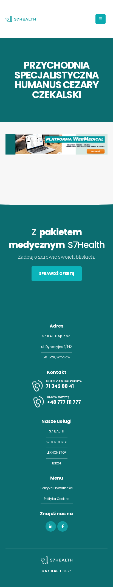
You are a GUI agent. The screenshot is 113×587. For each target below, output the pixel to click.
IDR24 (56, 463)
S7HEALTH (56, 431)
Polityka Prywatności (57, 488)
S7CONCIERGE (56, 442)
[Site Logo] (20, 19)
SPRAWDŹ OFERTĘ (56, 273)
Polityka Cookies (56, 499)
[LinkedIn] (51, 526)
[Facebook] (62, 526)
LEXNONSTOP (56, 452)
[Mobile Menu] (100, 19)
